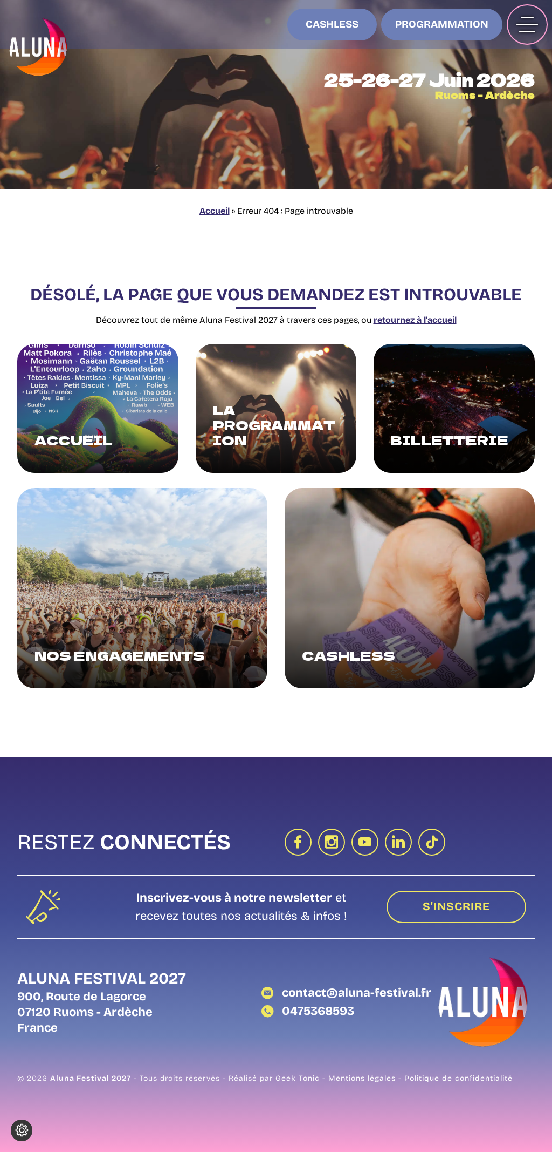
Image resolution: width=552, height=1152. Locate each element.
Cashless (332, 24)
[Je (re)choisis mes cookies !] (21, 1130)
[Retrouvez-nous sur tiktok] (431, 842)
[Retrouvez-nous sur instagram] (331, 842)
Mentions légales (363, 1078)
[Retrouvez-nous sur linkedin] (398, 842)
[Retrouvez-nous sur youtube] (364, 842)
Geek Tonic (297, 1078)
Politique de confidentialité (458, 1078)
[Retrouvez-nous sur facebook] (298, 842)
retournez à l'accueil (415, 320)
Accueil (214, 211)
